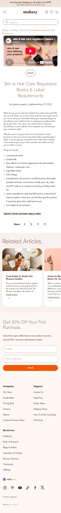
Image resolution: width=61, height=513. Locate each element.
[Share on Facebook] (24, 224)
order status (39, 403)
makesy (5, 30)
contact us (38, 392)
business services (11, 459)
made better (8, 398)
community (8, 464)
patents (6, 415)
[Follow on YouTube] (20, 488)
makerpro (7, 436)
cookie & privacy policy (13, 420)
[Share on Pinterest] (38, 224)
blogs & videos (10, 447)
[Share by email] (44, 224)
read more (12, 294)
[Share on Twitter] (31, 224)
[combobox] (30, 22)
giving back (8, 403)
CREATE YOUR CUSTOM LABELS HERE (22, 213)
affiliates (7, 470)
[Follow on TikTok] (28, 488)
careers (6, 409)
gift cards (38, 420)
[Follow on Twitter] (43, 488)
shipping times (40, 409)
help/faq (37, 398)
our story (7, 392)
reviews (6, 505)
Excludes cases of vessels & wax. (31, 5)
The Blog (14, 30)
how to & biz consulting (44, 415)
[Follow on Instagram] (5, 488)
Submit (30, 368)
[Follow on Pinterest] (13, 488)
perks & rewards (11, 442)
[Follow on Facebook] (35, 488)
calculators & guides (12, 453)
